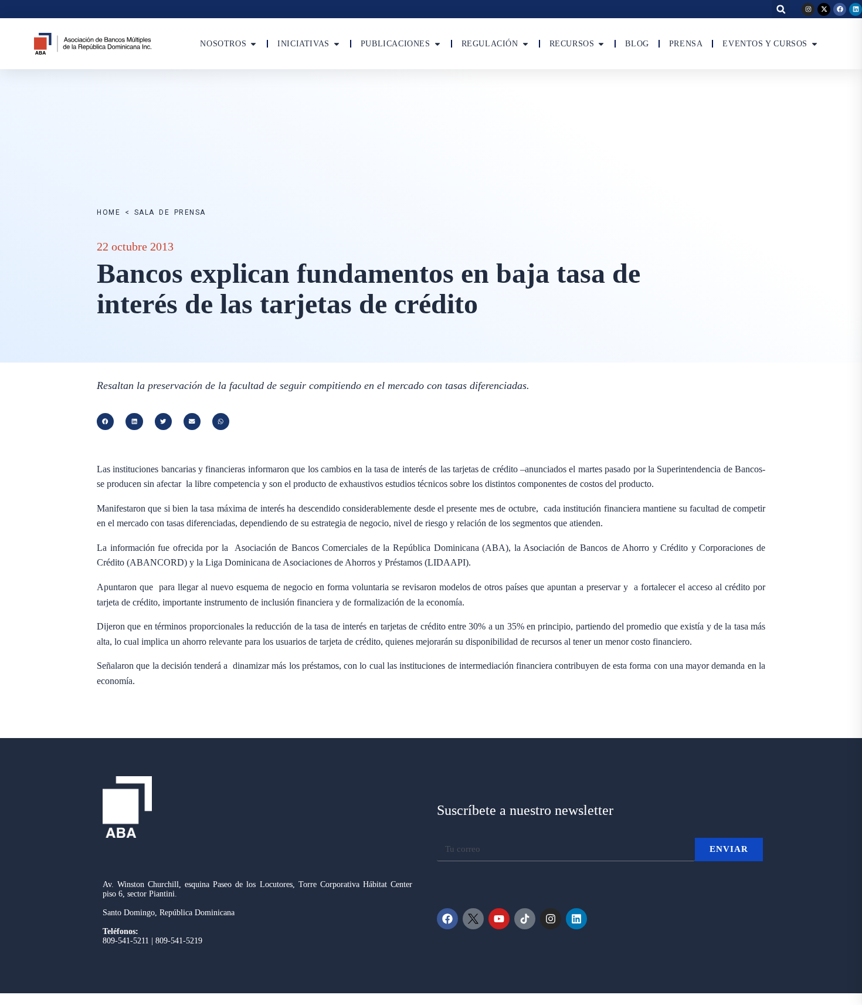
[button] (781, 9)
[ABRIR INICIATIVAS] (336, 44)
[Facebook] (839, 9)
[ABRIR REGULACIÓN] (525, 44)
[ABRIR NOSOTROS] (253, 44)
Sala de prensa (170, 212)
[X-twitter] (823, 9)
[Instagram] (808, 9)
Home (108, 212)
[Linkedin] (855, 9)
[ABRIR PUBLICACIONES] (437, 44)
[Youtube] (499, 918)
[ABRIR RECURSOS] (601, 44)
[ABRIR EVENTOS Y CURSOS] (814, 44)
